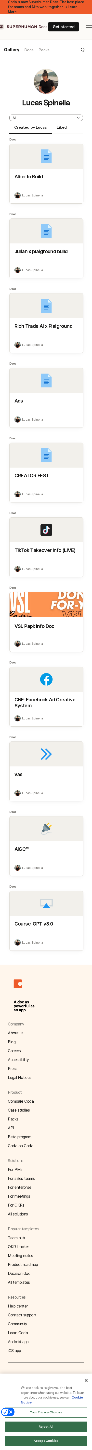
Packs (44, 50)
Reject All (46, 1426)
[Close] (86, 1380)
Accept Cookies (46, 1441)
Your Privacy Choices (46, 1412)
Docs (29, 50)
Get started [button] (63, 26)
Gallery (11, 50)
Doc (12, 139)
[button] (67, 50)
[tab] (30, 129)
